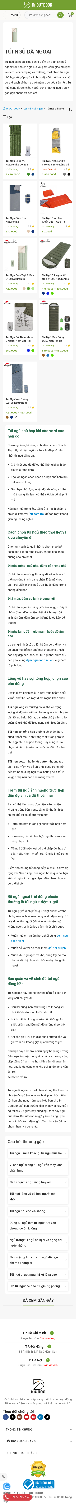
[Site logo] (38, 4)
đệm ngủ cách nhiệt (39, 660)
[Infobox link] (38, 1333)
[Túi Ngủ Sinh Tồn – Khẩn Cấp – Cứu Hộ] (56, 198)
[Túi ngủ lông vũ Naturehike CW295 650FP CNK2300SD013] (20, 141)
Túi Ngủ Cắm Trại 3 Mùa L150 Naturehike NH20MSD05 (20, 279)
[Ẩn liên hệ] (3, 1477)
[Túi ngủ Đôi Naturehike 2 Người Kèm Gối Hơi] (20, 317)
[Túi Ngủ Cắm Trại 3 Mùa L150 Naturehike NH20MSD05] (20, 255)
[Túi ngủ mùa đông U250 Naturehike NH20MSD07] (56, 317)
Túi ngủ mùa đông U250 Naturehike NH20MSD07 (53, 341)
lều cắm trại (36, 514)
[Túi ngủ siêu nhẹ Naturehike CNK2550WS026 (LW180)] (20, 198)
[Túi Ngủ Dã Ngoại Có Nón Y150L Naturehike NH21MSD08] (56, 255)
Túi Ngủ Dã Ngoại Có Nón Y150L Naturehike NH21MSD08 (55, 279)
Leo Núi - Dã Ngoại (33, 108)
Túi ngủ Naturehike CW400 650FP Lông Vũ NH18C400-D (55, 164)
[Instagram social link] (19, 1417)
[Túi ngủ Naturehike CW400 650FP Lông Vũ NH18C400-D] (56, 141)
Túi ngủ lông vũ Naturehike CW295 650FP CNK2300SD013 (20, 164)
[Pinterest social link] (33, 1417)
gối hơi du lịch (57, 948)
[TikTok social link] (47, 1417)
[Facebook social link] (6, 1417)
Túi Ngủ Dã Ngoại (28, 51)
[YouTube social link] (26, 1417)
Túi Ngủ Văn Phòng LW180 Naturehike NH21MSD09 (17, 403)
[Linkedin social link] (40, 1417)
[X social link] (13, 1417)
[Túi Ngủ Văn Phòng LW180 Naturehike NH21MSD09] (20, 379)
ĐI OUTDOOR (13, 108)
